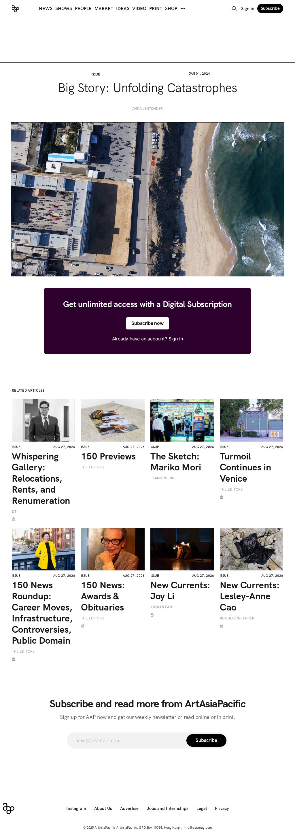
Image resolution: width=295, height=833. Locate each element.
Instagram (76, 808)
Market (103, 8)
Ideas (122, 8)
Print (155, 8)
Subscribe (270, 8)
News (45, 8)
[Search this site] (234, 8)
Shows (63, 8)
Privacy (222, 808)
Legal (201, 808)
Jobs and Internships (167, 808)
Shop (171, 8)
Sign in (247, 9)
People (83, 8)
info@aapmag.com (198, 828)
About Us (103, 808)
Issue (95, 74)
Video (139, 8)
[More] (183, 8)
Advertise (129, 808)
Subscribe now (147, 323)
